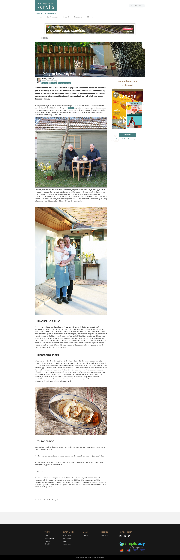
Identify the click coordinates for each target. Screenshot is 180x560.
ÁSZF (65, 541)
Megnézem (127, 135)
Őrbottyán (53, 83)
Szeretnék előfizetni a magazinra (127, 139)
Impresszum (67, 535)
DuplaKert (44, 83)
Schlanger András (64, 83)
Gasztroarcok (78, 17)
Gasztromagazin (52, 17)
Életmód (90, 17)
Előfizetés (85, 535)
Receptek (66, 17)
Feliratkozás (104, 535)
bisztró (71, 108)
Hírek (40, 17)
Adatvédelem (67, 544)
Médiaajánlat (67, 538)
